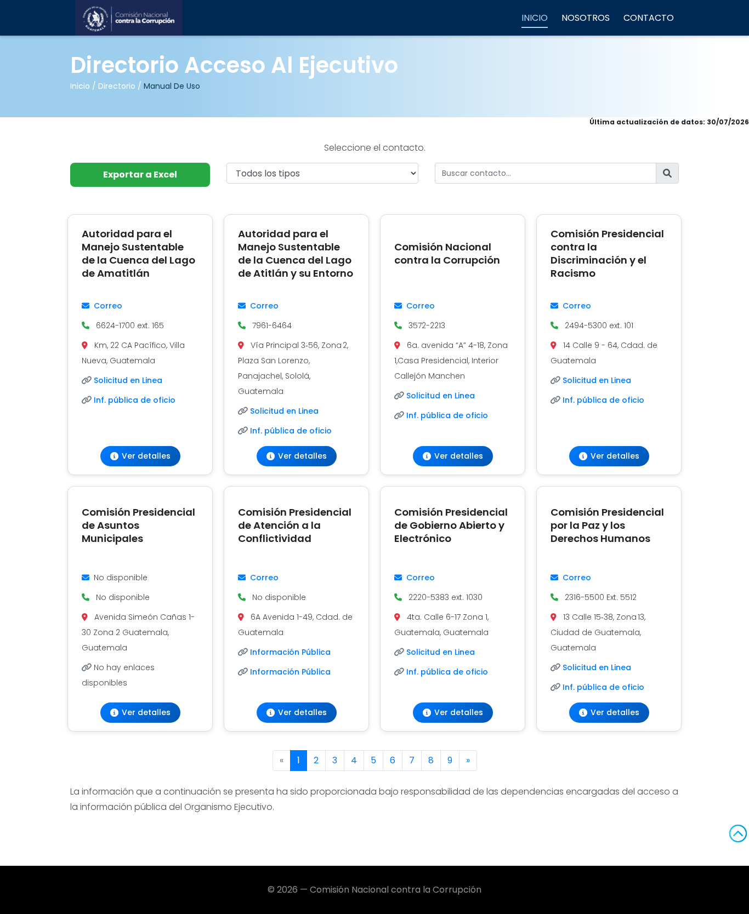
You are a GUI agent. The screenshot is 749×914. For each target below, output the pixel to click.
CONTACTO (648, 18)
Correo (108, 305)
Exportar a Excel (140, 174)
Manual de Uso (172, 86)
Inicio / (83, 86)
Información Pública (290, 652)
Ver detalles (146, 455)
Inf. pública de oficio (134, 400)
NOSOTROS (585, 18)
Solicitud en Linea (128, 380)
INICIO (534, 18)
